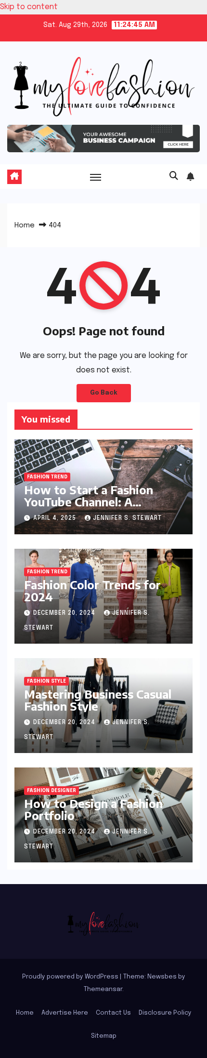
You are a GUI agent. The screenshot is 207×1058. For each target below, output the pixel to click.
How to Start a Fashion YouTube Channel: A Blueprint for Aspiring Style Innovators (100, 507)
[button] (173, 176)
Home (24, 225)
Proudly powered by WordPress (71, 977)
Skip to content (29, 7)
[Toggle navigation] (95, 177)
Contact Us (113, 1013)
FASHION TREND (47, 477)
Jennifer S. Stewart (127, 518)
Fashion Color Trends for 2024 (92, 590)
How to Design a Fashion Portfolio (93, 809)
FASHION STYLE (46, 681)
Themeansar (103, 989)
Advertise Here (64, 1013)
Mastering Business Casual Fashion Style (97, 700)
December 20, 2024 (65, 613)
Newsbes (162, 977)
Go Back (103, 393)
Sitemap (103, 1036)
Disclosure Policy (165, 1013)
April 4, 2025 (55, 518)
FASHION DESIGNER (51, 790)
